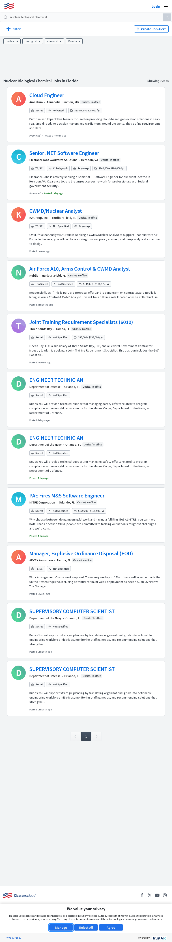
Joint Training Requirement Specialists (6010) (81, 322)
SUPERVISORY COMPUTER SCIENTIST (72, 611)
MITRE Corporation (42, 502)
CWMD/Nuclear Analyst (55, 210)
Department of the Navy (45, 445)
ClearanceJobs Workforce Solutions (53, 160)
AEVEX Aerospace (41, 560)
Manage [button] (61, 927)
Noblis (33, 275)
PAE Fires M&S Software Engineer (67, 495)
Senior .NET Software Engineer (64, 153)
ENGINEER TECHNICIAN (56, 379)
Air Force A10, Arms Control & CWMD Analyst (79, 268)
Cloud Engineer (46, 95)
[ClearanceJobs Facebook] (142, 895)
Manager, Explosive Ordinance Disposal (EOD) (81, 553)
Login (156, 6)
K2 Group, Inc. (38, 218)
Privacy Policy (13, 937)
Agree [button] (111, 927)
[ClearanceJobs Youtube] (157, 895)
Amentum (36, 102)
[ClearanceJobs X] (149, 895)
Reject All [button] (86, 927)
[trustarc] (158, 937)
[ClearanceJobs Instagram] (165, 895)
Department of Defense (44, 387)
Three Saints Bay (40, 329)
